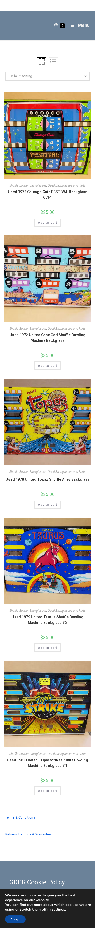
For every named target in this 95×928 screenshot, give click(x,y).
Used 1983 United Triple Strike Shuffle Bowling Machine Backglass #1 (47, 763)
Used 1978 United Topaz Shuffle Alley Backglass (48, 479)
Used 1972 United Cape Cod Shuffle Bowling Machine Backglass (48, 338)
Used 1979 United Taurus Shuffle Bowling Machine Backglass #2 (47, 620)
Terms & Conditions (20, 817)
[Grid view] (41, 61)
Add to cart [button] (47, 222)
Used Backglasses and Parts (67, 185)
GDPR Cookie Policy (37, 882)
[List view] (53, 61)
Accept (15, 919)
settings (58, 909)
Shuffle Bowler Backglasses (27, 185)
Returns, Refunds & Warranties (28, 834)
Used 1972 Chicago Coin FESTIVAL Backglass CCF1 (47, 194)
